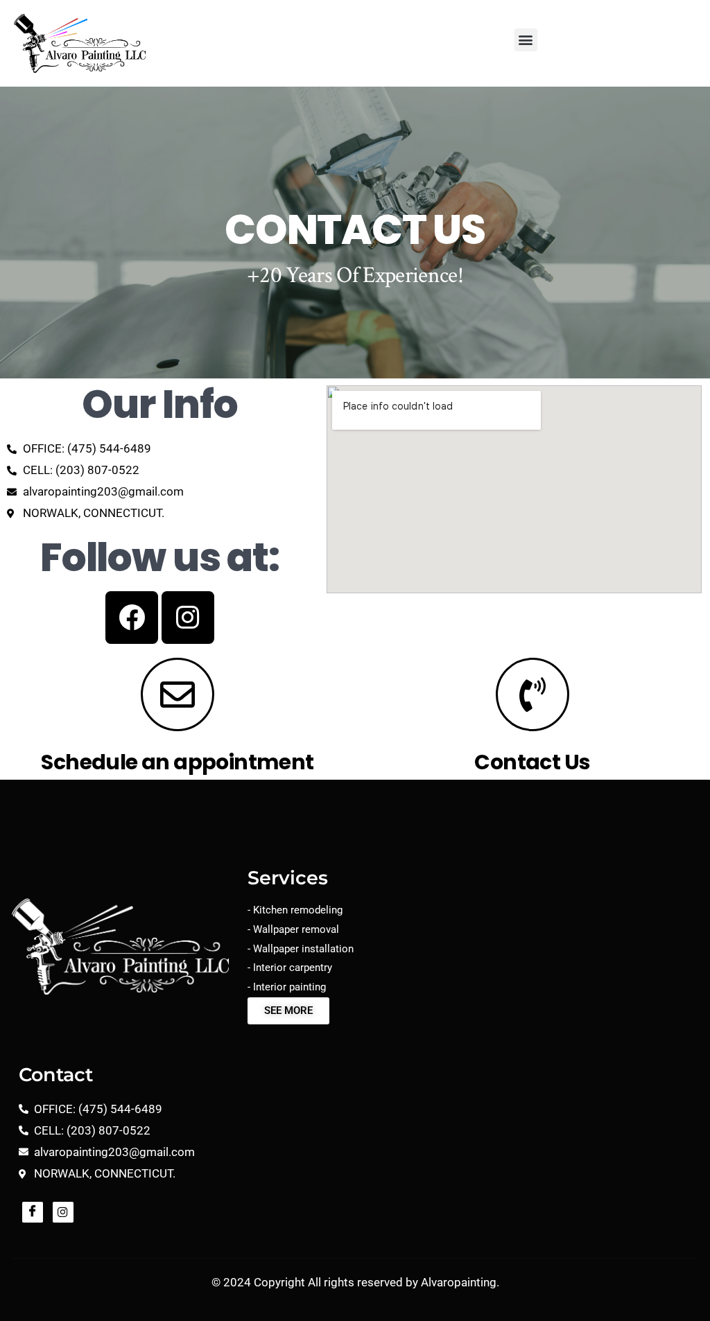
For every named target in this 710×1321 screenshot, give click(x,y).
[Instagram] (188, 617)
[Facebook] (131, 617)
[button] (525, 39)
